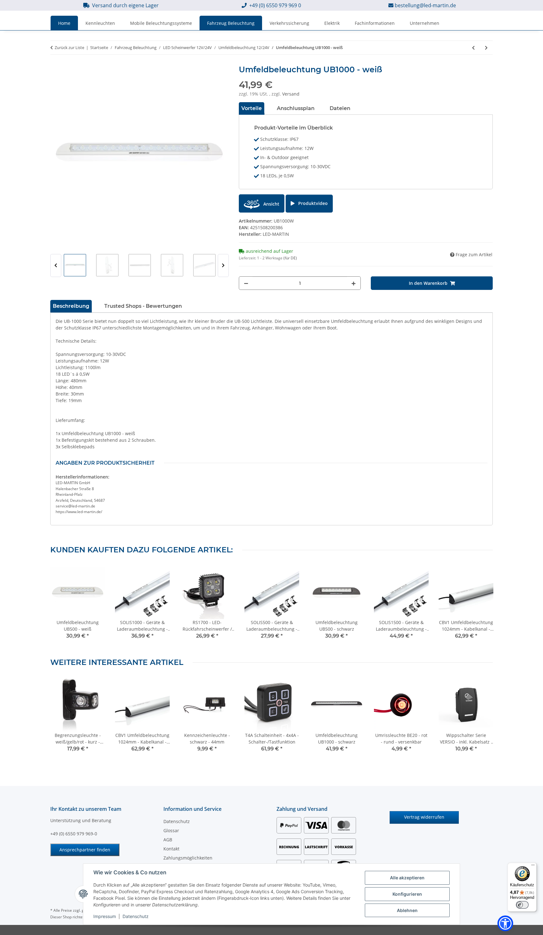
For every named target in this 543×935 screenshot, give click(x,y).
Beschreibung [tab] (71, 306)
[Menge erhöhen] (353, 283)
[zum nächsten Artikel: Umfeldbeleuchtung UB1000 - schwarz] (486, 47)
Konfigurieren (407, 894)
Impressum (104, 916)
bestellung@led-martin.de (425, 5)
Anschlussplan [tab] (296, 108)
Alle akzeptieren (407, 877)
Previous (55, 265)
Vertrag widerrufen (424, 817)
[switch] (522, 905)
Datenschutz (136, 916)
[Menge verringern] (246, 283)
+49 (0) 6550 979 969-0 (73, 834)
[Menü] (533, 866)
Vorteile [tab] (251, 108)
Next (223, 265)
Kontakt (171, 849)
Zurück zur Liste (69, 47)
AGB (167, 840)
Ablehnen (407, 910)
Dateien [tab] (340, 108)
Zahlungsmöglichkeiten (187, 858)
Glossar (171, 830)
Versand (290, 94)
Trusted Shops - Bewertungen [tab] (143, 306)
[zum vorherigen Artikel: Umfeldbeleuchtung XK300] (473, 47)
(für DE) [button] (290, 258)
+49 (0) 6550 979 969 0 (275, 5)
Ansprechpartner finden (84, 850)
